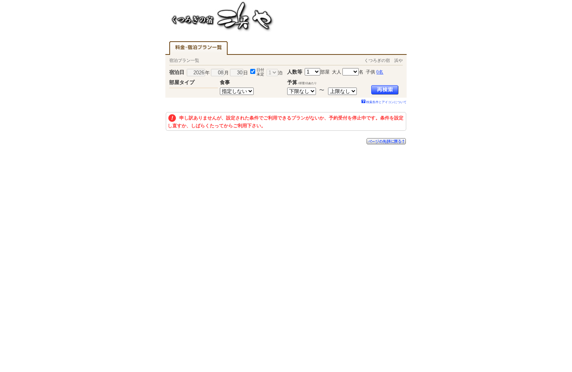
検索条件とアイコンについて (386, 102)
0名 (379, 72)
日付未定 (260, 72)
